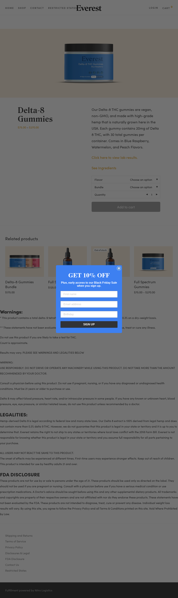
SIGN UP (89, 324)
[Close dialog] (119, 268)
